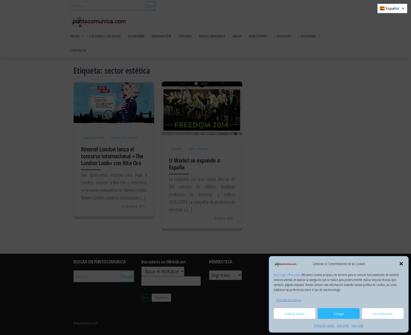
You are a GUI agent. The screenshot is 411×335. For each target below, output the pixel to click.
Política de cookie (324, 325)
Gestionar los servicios (288, 300)
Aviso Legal (343, 325)
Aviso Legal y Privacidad (287, 274)
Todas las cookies (295, 313)
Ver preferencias (383, 313)
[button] (401, 263)
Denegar (339, 313)
